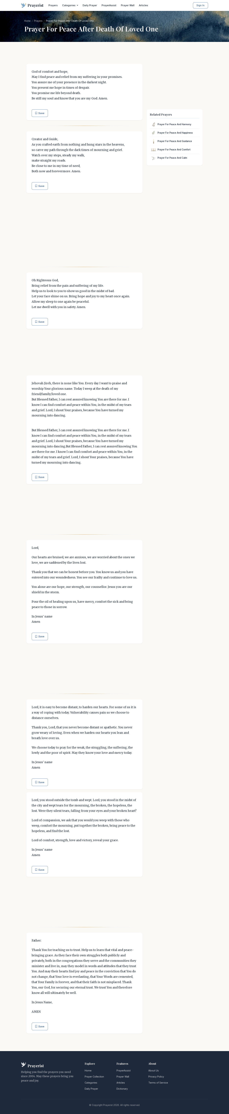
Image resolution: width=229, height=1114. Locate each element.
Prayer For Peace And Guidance (175, 141)
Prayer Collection (94, 1076)
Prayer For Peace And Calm (172, 157)
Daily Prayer (90, 5)
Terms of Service (158, 1082)
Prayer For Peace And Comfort (174, 149)
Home (27, 21)
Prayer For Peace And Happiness (175, 132)
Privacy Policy (156, 1076)
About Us (153, 1070)
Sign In (200, 5)
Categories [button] (69, 5)
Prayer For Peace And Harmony (174, 124)
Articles (143, 5)
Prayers (53, 5)
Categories (91, 1082)
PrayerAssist (109, 5)
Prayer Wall (127, 5)
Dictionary (122, 1088)
